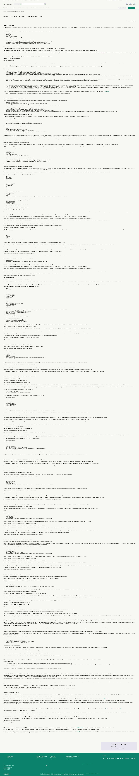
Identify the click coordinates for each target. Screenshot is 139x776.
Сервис (19, 7)
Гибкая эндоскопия (40, 757)
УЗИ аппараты (52, 756)
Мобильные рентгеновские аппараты (72, 756)
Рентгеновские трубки (26, 7)
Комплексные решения (13, 7)
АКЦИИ (40, 7)
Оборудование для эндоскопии (42, 756)
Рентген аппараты (53, 757)
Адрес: (104, 758)
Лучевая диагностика (69, 757)
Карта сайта (9, 757)
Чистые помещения (34, 7)
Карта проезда (119, 758)
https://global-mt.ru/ (104, 52)
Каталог (6, 7)
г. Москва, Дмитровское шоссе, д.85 (111, 758)
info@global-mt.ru (107, 91)
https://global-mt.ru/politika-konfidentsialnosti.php (113, 708)
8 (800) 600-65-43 (122, 7)
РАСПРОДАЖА (46, 7)
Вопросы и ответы (10, 756)
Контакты (104, 755)
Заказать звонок (131, 7)
